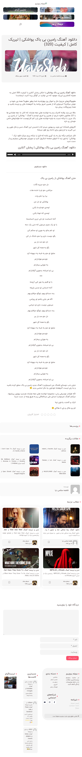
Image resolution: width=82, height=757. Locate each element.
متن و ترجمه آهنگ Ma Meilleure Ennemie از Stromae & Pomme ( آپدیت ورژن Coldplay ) (13, 461)
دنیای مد (57, 17)
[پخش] (73, 154)
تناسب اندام (20, 9)
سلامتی (57, 9)
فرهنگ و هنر (57, 24)
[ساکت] (15, 154)
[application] (41, 154)
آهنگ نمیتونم (64, 396)
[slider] (10, 154)
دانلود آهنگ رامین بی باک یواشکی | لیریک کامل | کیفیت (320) (42, 42)
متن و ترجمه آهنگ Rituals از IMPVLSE (64, 570)
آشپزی (20, 17)
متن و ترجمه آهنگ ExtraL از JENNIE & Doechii (28, 734)
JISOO (30, 729)
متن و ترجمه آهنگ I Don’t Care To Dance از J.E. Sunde (13, 450)
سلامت (55, 677)
